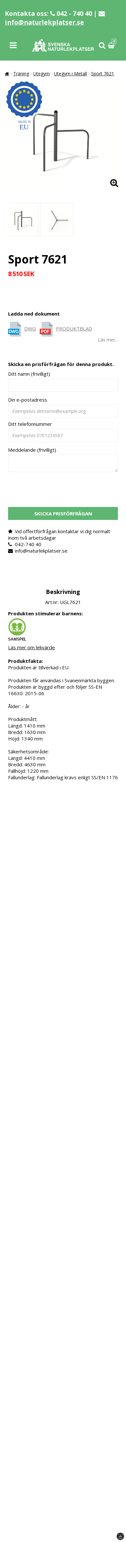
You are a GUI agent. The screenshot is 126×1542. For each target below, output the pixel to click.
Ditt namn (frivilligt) (29, 374)
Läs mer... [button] (108, 340)
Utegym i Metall (70, 73)
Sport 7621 (102, 73)
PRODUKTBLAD (74, 328)
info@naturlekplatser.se (44, 22)
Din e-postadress (27, 399)
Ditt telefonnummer (30, 424)
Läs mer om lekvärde (31, 647)
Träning (21, 73)
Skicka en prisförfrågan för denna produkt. (61, 364)
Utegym (41, 73)
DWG (30, 328)
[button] (112, 45)
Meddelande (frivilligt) (32, 450)
